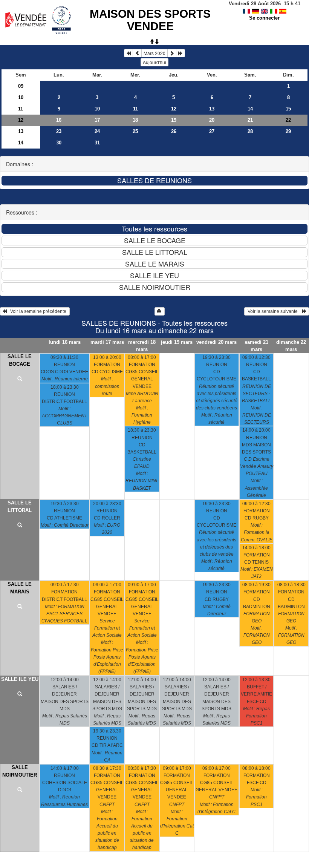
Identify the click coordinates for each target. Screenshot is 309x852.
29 (288, 131)
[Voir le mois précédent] (137, 53)
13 (211, 109)
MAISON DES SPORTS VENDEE (150, 20)
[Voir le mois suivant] (171, 53)
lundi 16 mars (65, 342)
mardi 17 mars (107, 342)
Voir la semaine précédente (37, 311)
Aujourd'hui (154, 62)
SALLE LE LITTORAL (20, 506)
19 (173, 120)
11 (20, 109)
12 (173, 109)
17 (97, 120)
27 (211, 131)
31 (97, 143)
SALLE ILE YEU (19, 679)
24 (97, 131)
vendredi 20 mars (216, 342)
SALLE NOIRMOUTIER (19, 771)
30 (58, 143)
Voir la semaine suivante (274, 311)
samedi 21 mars (256, 345)
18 (135, 120)
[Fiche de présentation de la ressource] (19, 379)
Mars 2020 (154, 53)
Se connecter (264, 18)
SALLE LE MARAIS (20, 588)
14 (250, 109)
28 (250, 131)
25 (135, 131)
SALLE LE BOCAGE (20, 360)
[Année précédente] (128, 53)
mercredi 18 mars (142, 345)
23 (58, 131)
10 (20, 97)
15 (288, 109)
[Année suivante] (180, 53)
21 (250, 120)
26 (173, 131)
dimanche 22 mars (291, 345)
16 (58, 120)
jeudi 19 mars (177, 342)
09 (20, 86)
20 (211, 120)
